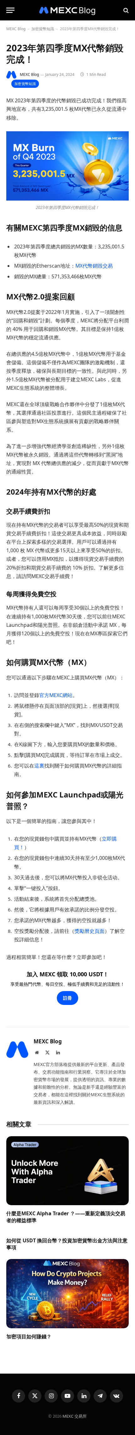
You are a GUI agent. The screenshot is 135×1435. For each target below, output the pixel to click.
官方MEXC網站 (56, 695)
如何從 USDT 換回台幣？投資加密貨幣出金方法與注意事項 (66, 1244)
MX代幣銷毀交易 (94, 265)
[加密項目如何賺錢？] (67, 1293)
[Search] (125, 10)
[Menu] (10, 10)
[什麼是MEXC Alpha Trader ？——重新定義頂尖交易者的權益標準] (67, 1170)
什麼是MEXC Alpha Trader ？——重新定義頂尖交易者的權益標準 (65, 1217)
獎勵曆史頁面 (89, 930)
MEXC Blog (15, 28)
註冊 (67, 998)
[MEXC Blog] (67, 10)
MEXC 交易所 (74, 1416)
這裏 (39, 765)
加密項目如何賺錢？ (28, 1336)
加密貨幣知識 (42, 28)
